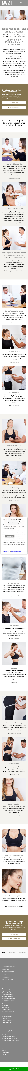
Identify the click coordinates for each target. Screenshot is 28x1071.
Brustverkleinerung (15, 458)
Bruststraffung (15, 500)
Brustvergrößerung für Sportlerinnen (15, 255)
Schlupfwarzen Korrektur (7, 1001)
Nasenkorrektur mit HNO (7, 1013)
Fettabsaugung (15, 405)
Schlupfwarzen (8, 313)
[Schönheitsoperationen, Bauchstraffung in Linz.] (14, 749)
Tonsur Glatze (5, 1034)
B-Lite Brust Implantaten (19, 257)
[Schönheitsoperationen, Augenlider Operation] (14, 611)
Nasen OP (20, 354)
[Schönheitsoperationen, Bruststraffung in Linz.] (14, 473)
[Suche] (20, 3)
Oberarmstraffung (15, 815)
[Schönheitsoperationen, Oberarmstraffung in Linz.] (14, 789)
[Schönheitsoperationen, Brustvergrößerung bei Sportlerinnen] (14, 238)
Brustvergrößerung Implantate (8, 992)
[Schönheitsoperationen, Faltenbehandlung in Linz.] (14, 881)
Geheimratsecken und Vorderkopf (9, 1038)
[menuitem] (20, 3)
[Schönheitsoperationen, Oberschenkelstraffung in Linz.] (14, 708)
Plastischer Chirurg (19, 74)
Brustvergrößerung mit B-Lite (15, 223)
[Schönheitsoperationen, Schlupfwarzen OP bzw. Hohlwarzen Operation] (14, 296)
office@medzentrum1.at (10, 966)
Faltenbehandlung (11, 906)
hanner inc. (10, 1065)
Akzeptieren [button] (10, 536)
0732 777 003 (9, 964)
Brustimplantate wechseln (7, 996)
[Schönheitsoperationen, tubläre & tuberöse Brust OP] (14, 516)
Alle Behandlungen (6, 1048)
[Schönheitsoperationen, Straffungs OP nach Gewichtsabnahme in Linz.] (14, 840)
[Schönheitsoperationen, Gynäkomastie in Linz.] (14, 568)
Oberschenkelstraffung (15, 733)
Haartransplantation (6, 1022)
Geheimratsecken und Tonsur (8, 1036)
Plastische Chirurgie (18, 51)
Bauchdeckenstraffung (7, 1016)
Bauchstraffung (15, 774)
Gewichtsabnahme (15, 866)
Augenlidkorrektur (15, 638)
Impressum (6, 551)
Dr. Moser (4, 1054)
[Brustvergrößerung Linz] (14, 149)
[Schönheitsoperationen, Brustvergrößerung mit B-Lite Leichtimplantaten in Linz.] (14, 194)
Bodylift (15, 682)
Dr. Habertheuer (5, 1052)
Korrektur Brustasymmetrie (8, 1000)
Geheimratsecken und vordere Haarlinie (10, 1040)
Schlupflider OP (7, 630)
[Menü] (24, 3)
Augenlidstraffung (6, 991)
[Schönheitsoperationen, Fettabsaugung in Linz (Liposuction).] (14, 378)
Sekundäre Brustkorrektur (7, 994)
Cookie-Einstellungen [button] (9, 533)
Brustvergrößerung (8, 172)
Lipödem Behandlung (6, 1009)
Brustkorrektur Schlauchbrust (8, 998)
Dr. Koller (4, 1050)
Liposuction (22, 771)
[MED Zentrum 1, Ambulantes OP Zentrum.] (11, 3)
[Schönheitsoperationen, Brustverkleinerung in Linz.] (14, 431)
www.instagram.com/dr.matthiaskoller (17, 952)
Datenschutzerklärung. (16, 551)
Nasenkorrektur (15, 362)
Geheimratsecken (6, 1033)
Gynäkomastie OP (15, 596)
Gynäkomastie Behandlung (8, 1011)
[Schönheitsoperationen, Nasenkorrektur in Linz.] (14, 337)
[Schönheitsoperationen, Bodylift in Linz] (14, 653)
